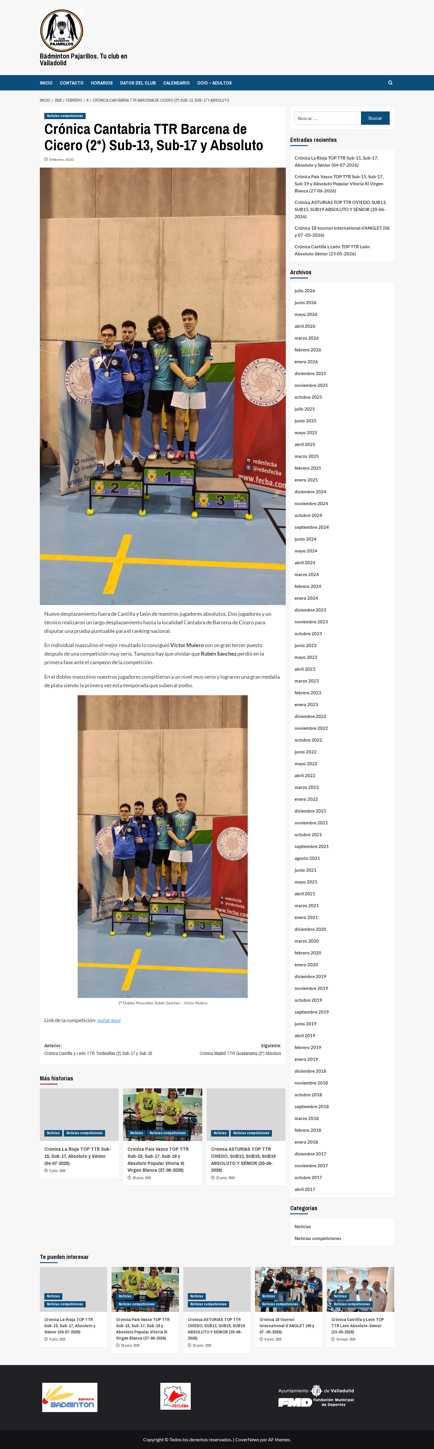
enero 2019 (306, 1059)
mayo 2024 (306, 550)
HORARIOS (102, 83)
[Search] (390, 83)
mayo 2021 (306, 881)
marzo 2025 (307, 456)
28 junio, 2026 (142, 1178)
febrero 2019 (308, 1047)
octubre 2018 (308, 1094)
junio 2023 (305, 645)
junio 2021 (305, 870)
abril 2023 (305, 669)
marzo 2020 (307, 941)
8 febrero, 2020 (61, 159)
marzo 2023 (307, 680)
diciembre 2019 (310, 976)
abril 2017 (305, 1189)
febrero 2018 (308, 1130)
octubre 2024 (308, 515)
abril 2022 (305, 775)
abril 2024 (305, 562)
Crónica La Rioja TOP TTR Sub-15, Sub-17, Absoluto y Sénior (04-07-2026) (77, 1155)
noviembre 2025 (311, 385)
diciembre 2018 (310, 1071)
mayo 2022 (306, 763)
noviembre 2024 (311, 503)
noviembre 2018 (311, 1082)
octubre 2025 (308, 397)
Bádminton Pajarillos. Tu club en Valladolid (83, 59)
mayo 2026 (306, 314)
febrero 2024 (308, 586)
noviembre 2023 (311, 621)
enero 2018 (306, 1142)
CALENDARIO (176, 83)
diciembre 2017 (310, 1153)
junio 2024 (305, 539)
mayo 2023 (306, 657)
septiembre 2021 (312, 846)
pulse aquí (109, 1020)
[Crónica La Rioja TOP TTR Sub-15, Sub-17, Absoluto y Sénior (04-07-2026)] (79, 1114)
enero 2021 (306, 917)
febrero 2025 (308, 468)
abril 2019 (305, 1035)
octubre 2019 (308, 1000)
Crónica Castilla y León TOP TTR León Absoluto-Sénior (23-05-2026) (332, 250)
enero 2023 (306, 704)
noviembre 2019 (311, 988)
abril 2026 (305, 326)
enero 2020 (306, 964)
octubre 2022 (308, 740)
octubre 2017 (308, 1177)
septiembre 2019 (312, 1011)
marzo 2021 (307, 905)
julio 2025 (305, 408)
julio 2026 (305, 290)
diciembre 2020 (310, 929)
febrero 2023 (308, 692)
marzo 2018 (307, 1118)
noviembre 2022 (311, 728)
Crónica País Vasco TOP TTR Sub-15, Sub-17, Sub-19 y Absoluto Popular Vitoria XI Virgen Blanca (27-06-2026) (158, 1159)
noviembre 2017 (311, 1165)
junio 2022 (305, 751)
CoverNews (247, 1439)
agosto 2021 (307, 858)
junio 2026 (305, 302)
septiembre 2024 (312, 527)
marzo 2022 (307, 787)
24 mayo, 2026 (345, 1339)
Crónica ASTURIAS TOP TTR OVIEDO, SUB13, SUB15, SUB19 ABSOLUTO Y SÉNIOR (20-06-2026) (243, 1159)
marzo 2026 (307, 338)
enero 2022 (306, 799)
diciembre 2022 (310, 716)
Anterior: (98, 1049)
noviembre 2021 (311, 822)
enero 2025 (306, 479)
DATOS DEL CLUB (138, 83)
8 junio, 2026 (273, 1339)
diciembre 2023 (310, 609)
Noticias (53, 1133)
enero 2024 (306, 598)
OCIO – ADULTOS (214, 83)
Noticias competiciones (65, 116)
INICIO (46, 83)
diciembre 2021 (310, 810)
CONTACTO (72, 83)
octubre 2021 (308, 834)
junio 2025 (305, 420)
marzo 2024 (307, 574)
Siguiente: (240, 1049)
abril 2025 (305, 444)
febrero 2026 (308, 349)
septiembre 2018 (312, 1106)
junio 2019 (305, 1023)
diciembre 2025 (310, 373)
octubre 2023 (308, 633)
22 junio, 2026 (225, 1178)
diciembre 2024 (310, 491)
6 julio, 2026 (57, 1170)
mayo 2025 (306, 432)
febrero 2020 (308, 952)
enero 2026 (306, 361)
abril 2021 (305, 893)
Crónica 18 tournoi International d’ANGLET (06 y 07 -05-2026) (342, 231)
